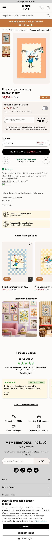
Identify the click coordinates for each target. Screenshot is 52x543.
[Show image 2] (6, 51)
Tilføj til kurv (26, 152)
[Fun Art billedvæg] (19, 319)
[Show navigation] (4, 7)
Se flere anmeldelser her (26, 404)
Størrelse (6, 138)
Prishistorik (6, 205)
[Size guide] (6, 160)
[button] (26, 538)
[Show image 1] (6, 38)
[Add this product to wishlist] (46, 160)
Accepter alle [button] (26, 526)
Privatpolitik (24, 127)
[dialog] (26, 520)
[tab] (42, 7)
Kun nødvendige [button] (26, 533)
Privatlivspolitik (40, 521)
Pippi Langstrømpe (19, 30)
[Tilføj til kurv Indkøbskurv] (30, 279)
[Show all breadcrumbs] (5, 30)
